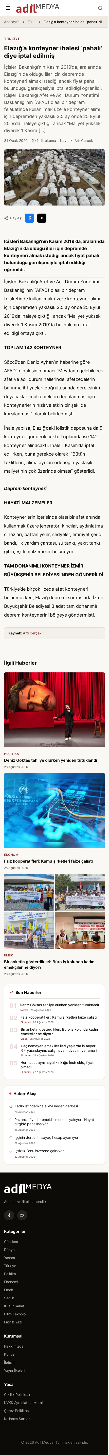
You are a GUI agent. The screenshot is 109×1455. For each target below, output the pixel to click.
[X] (22, 1215)
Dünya (9, 1249)
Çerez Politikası (16, 1410)
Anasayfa (12, 22)
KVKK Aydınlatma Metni (23, 1402)
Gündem (11, 1241)
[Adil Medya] (37, 8)
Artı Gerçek (32, 633)
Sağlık (9, 1298)
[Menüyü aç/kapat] (8, 8)
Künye (9, 1354)
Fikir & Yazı (13, 1322)
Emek (8, 1290)
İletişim (9, 1362)
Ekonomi (11, 1282)
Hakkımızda (14, 1346)
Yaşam (9, 1258)
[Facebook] (9, 1215)
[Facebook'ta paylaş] (29, 218)
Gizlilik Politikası (17, 1394)
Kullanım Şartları (17, 1419)
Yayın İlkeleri (14, 1370)
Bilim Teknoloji (15, 1314)
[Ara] (100, 8)
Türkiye (31, 22)
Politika (10, 1274)
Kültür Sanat (14, 1306)
